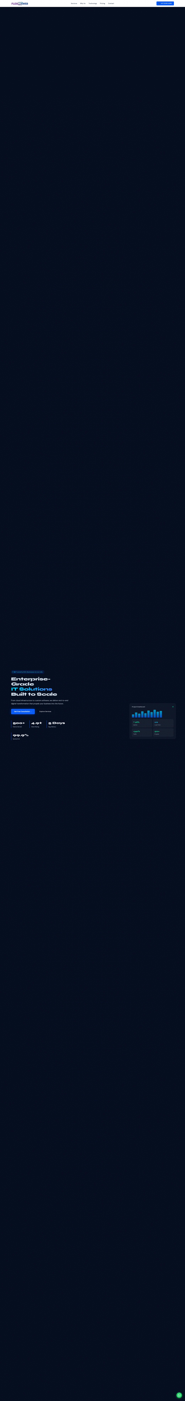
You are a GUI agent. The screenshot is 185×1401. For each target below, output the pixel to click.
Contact (111, 3)
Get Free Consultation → (23, 711)
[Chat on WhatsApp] (179, 1395)
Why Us (82, 3)
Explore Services (45, 711)
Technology (93, 3)
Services (74, 3)
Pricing (102, 3)
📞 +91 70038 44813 (165, 3)
